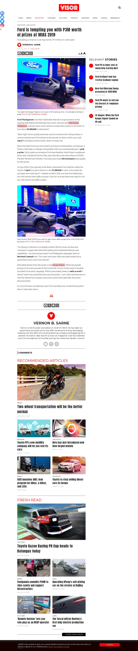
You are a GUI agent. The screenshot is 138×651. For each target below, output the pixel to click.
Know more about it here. (59, 647)
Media (104, 18)
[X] (23, 53)
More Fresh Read (74, 634)
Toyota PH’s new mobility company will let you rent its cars (32, 446)
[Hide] (1, 29)
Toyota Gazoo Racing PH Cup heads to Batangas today (45, 548)
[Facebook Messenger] (27, 53)
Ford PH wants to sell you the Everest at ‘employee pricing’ (107, 103)
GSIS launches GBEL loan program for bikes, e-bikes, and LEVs (32, 482)
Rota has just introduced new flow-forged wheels (68, 444)
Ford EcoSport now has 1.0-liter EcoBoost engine (106, 78)
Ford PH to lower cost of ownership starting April (106, 66)
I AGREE (109, 645)
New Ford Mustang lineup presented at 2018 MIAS (107, 90)
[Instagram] (31, 53)
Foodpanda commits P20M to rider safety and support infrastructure (32, 585)
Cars (20, 18)
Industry (39, 18)
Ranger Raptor (58, 265)
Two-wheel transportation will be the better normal (50, 409)
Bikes (29, 18)
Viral (95, 18)
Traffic (74, 18)
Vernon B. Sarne (31, 45)
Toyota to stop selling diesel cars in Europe (67, 481)
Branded (115, 18)
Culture (63, 18)
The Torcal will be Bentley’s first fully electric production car (68, 622)
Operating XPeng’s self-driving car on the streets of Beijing (68, 583)
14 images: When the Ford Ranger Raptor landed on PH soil (107, 118)
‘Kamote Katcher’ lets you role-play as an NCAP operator (33, 620)
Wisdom (85, 18)
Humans (51, 18)
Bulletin (31, 25)
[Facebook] (19, 53)
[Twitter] (2, 17)
